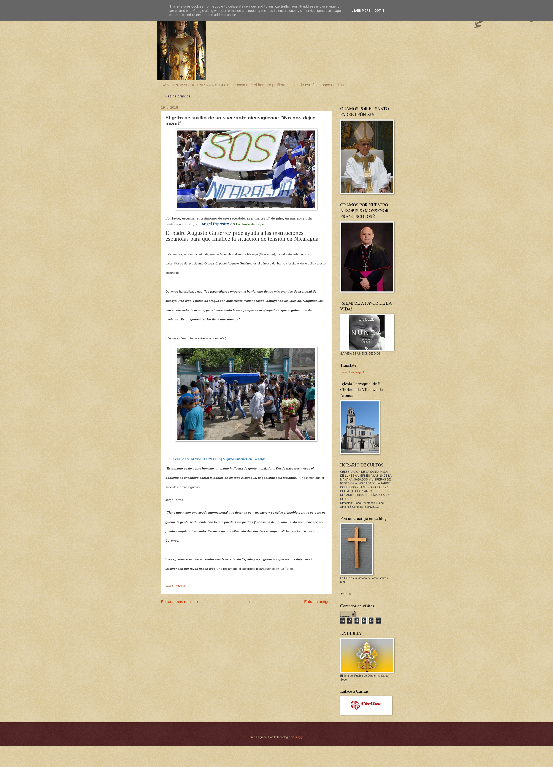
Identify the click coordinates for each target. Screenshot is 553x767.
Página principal (178, 96)
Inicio (251, 602)
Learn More (361, 10)
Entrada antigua (318, 602)
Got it (380, 10)
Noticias (180, 585)
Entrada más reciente (179, 602)
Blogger (299, 737)
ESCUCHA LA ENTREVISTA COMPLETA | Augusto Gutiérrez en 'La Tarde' (215, 459)
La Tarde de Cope (250, 224)
